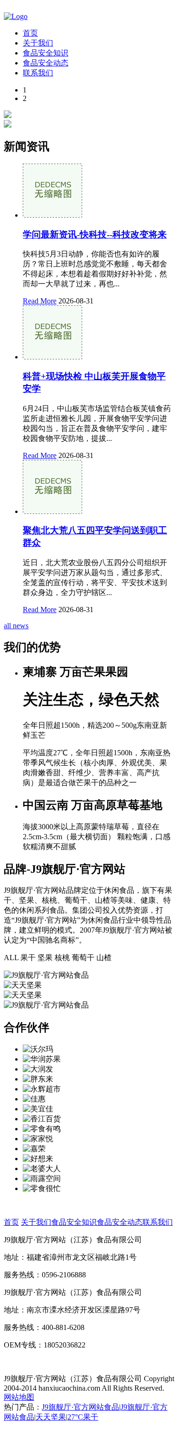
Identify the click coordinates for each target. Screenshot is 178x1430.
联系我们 (38, 73)
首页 (30, 33)
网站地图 (19, 1397)
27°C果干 (82, 1417)
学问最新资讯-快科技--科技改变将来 (95, 234)
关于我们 (38, 43)
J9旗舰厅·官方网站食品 (80, 1407)
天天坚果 (51, 1417)
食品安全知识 (45, 53)
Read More (39, 301)
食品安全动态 (45, 63)
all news (16, 626)
